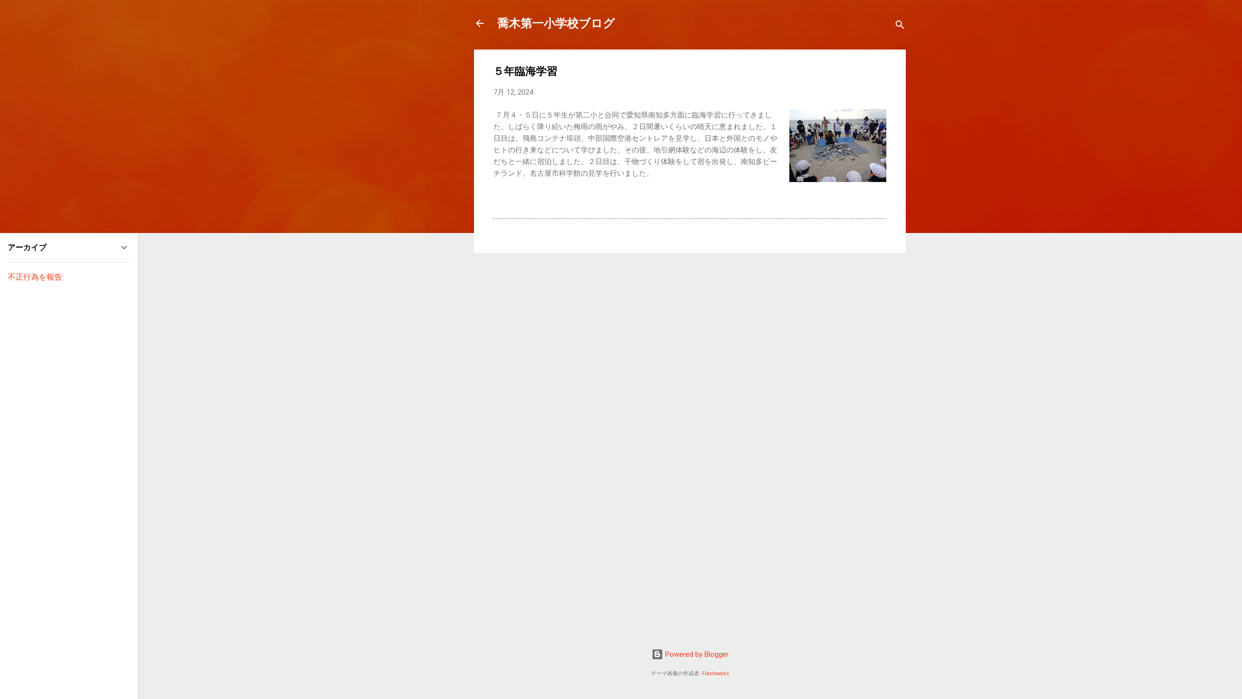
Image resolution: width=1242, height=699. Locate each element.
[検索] (900, 26)
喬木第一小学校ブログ (556, 23)
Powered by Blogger (696, 654)
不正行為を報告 (35, 277)
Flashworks (715, 673)
